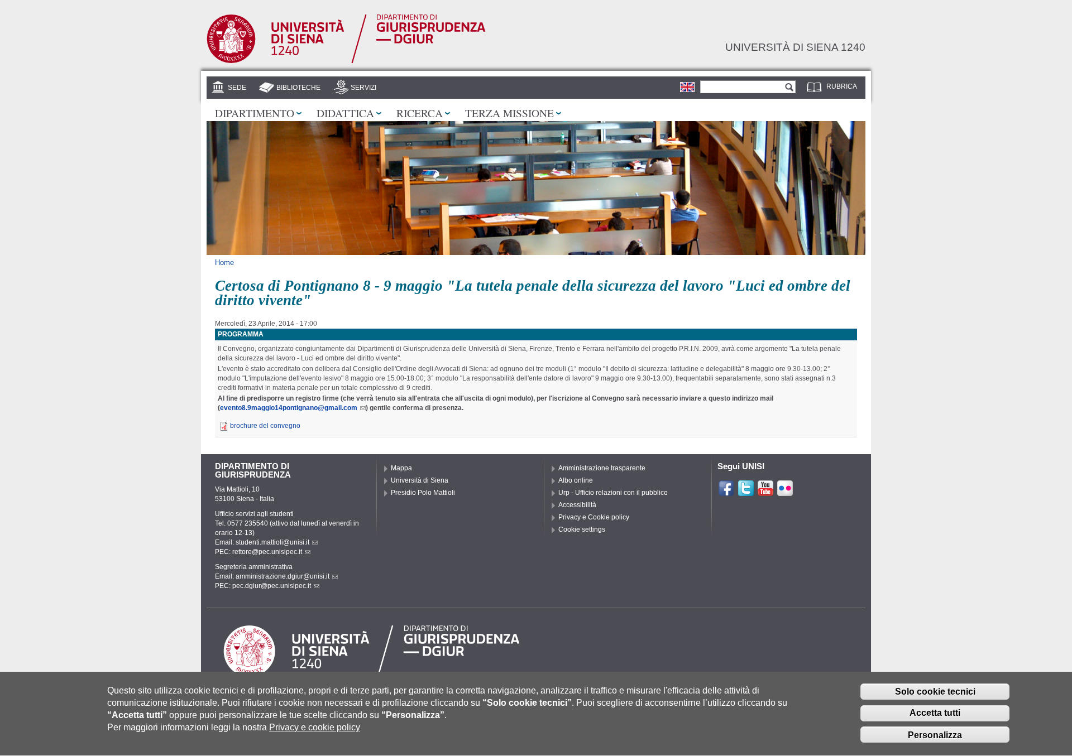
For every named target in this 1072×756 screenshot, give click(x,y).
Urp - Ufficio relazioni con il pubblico (613, 493)
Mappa (401, 468)
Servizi (363, 88)
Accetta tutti (935, 713)
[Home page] (346, 61)
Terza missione (509, 112)
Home (224, 262)
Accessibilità (577, 505)
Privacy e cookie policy (314, 728)
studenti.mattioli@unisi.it (272, 542)
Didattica (345, 112)
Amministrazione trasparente (601, 468)
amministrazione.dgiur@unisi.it (282, 576)
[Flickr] (785, 492)
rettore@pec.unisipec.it (267, 552)
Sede (237, 88)
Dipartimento (254, 112)
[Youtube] (765, 492)
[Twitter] (746, 492)
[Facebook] (726, 492)
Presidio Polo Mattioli (423, 493)
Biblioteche (298, 88)
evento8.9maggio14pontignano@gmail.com (288, 408)
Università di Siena (419, 480)
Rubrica (841, 86)
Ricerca (419, 112)
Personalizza (935, 735)
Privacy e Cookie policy (593, 517)
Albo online (575, 480)
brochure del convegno (265, 426)
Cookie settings (581, 529)
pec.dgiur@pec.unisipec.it (271, 586)
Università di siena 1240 (795, 47)
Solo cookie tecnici (935, 691)
